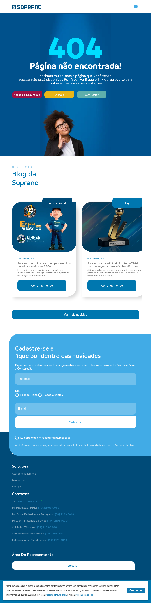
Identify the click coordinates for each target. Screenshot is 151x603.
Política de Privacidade (87, 445)
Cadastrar (75, 422)
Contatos (20, 493)
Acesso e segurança (24, 473)
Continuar (135, 590)
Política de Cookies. (84, 595)
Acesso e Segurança (27, 95)
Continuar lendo (42, 285)
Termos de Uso (124, 445)
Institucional (57, 203)
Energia (59, 95)
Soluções (20, 466)
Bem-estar (18, 480)
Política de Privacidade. (56, 595)
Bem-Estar (92, 95)
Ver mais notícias (75, 314)
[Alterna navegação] (135, 6)
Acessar (73, 565)
